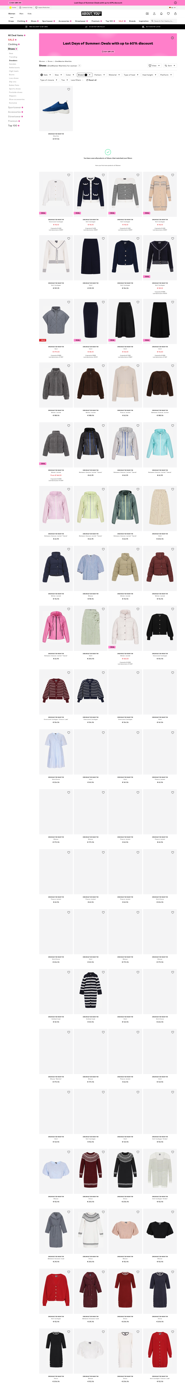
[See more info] (56, 142)
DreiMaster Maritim (63, 61)
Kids (29, 13)
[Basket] (175, 13)
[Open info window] (175, 2)
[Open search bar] (151, 21)
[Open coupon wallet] (147, 13)
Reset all (93, 80)
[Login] (154, 13)
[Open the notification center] (161, 13)
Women (11, 13)
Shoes (50, 61)
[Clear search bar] (175, 21)
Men (21, 13)
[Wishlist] (168, 13)
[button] (154, 66)
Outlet (14, 7)
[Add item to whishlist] (68, 89)
